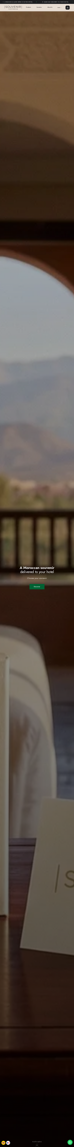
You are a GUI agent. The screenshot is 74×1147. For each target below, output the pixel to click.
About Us (49, 7)
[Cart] (68, 8)
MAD (59, 7)
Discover (37, 587)
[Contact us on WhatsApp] (70, 1142)
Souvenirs (39, 7)
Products (28, 7)
